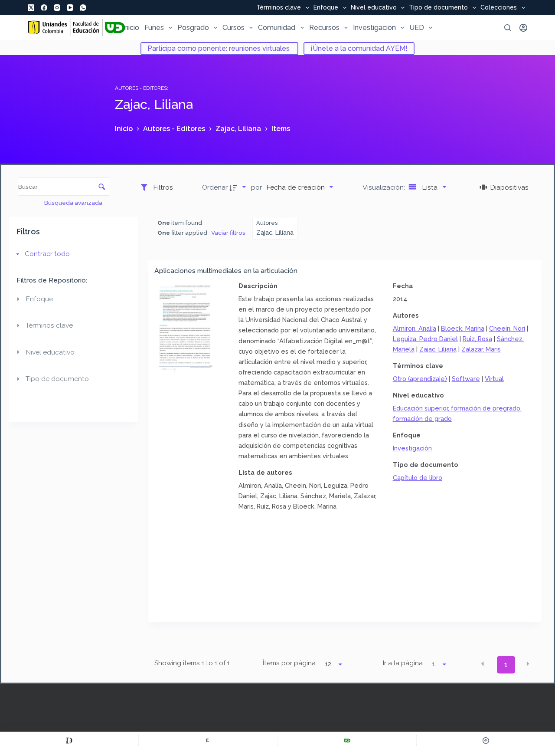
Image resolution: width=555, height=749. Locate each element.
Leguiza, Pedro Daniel (425, 338)
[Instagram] (57, 7)
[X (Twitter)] (31, 7)
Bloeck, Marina (462, 328)
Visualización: (384, 187)
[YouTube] (70, 7)
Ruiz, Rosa (477, 338)
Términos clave (278, 8)
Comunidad (276, 27)
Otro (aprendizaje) (420, 378)
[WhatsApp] (83, 7)
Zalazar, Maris (481, 349)
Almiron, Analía (414, 328)
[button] (482, 664)
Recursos (324, 27)
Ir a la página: (403, 663)
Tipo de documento (438, 8)
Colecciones (498, 8)
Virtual (494, 378)
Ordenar (215, 187)
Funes (154, 27)
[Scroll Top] (486, 740)
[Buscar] (507, 27)
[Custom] (69, 740)
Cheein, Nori (507, 328)
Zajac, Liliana (438, 349)
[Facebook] (44, 7)
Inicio (131, 27)
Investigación (374, 27)
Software (466, 378)
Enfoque (325, 8)
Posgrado (193, 27)
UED (416, 27)
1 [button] (505, 664)
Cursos (233, 27)
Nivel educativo (374, 8)
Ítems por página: (290, 663)
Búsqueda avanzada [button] (74, 202)
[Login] (523, 28)
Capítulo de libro (417, 477)
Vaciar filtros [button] (228, 232)
